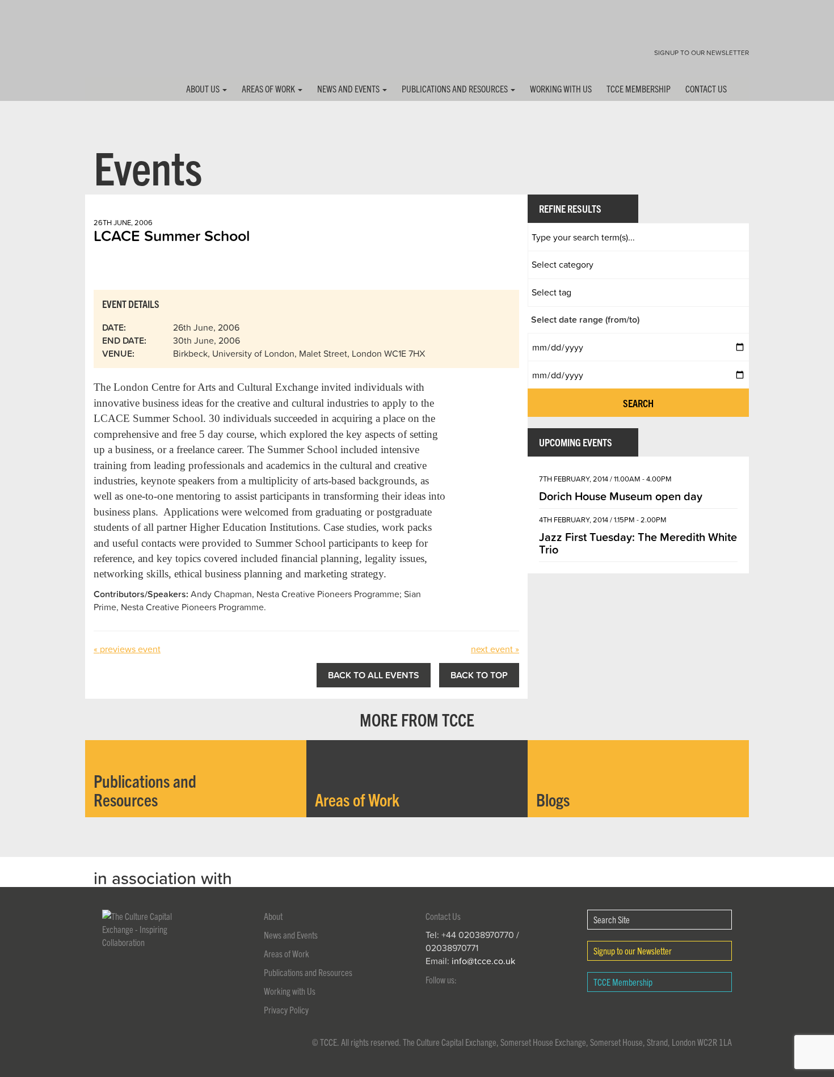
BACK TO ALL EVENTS (373, 675)
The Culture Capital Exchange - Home (121, 47)
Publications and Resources (455, 88)
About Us (203, 88)
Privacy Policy (286, 1009)
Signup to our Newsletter (701, 52)
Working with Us (561, 88)
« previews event (127, 649)
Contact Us (706, 88)
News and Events (349, 88)
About (273, 916)
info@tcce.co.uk (483, 960)
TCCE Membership (638, 88)
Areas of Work (269, 88)
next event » (495, 649)
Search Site (611, 919)
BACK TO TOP (479, 675)
